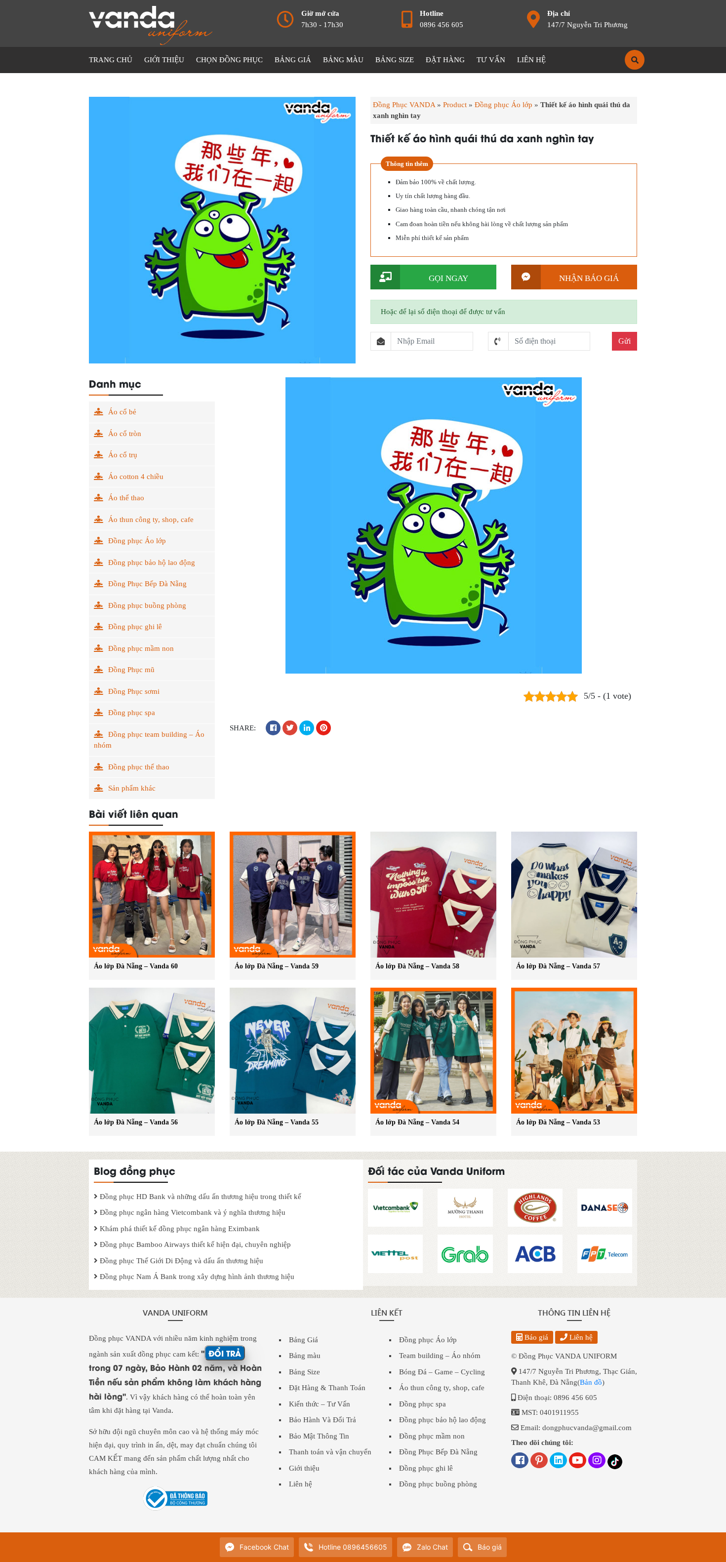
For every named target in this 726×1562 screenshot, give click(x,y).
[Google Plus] (539, 1461)
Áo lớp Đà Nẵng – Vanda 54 (417, 1122)
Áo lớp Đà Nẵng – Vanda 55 (277, 1122)
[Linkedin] (558, 1461)
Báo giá (535, 1337)
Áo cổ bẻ (122, 412)
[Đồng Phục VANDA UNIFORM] (150, 25)
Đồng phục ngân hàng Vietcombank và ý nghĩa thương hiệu (191, 1212)
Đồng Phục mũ (131, 670)
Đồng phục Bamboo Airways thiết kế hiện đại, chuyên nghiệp (194, 1244)
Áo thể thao (126, 498)
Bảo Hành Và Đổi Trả (322, 1420)
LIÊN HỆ (531, 60)
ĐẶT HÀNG (445, 60)
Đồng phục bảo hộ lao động (151, 562)
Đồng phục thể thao (138, 767)
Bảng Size (304, 1372)
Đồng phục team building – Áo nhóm (149, 740)
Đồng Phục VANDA (404, 105)
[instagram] (596, 1461)
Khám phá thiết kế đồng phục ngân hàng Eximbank (179, 1229)
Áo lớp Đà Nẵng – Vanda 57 (558, 966)
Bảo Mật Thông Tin (319, 1436)
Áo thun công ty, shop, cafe (151, 519)
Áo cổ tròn (124, 434)
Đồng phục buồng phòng (147, 605)
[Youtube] (577, 1461)
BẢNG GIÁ (293, 60)
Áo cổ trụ (122, 455)
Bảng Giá (303, 1340)
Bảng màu (305, 1356)
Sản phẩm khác (132, 788)
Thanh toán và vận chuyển (330, 1452)
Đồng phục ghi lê (135, 627)
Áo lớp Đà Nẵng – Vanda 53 (558, 1122)
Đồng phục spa (131, 713)
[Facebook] (519, 1461)
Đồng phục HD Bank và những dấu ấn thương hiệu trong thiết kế (199, 1197)
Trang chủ (110, 60)
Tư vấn (491, 60)
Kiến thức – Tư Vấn (319, 1404)
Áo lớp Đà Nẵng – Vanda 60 (136, 966)
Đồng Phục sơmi (134, 691)
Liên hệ (300, 1484)
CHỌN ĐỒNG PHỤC (229, 60)
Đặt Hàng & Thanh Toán (327, 1388)
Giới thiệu (304, 1468)
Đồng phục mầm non (141, 648)
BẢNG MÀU (343, 60)
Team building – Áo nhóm (440, 1356)
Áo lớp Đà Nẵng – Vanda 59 (277, 966)
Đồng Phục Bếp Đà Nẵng (147, 584)
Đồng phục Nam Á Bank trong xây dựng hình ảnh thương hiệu (196, 1277)
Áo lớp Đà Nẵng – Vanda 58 (417, 966)
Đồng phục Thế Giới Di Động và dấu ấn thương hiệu (180, 1261)
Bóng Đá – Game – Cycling (442, 1372)
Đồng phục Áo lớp (503, 105)
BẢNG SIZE (394, 60)
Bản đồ (591, 1382)
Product (455, 105)
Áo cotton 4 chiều (135, 477)
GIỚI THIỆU (164, 60)
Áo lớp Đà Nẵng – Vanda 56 (136, 1122)
